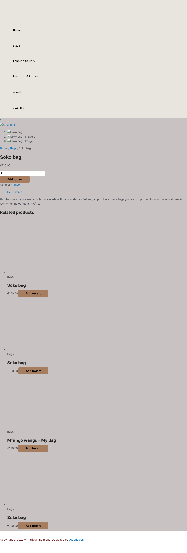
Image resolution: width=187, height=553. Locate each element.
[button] (1, 120)
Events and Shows (25, 76)
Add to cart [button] (33, 293)
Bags (13, 148)
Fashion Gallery (24, 61)
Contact (18, 107)
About (17, 92)
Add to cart (14, 179)
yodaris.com (77, 539)
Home (17, 30)
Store (16, 45)
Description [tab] (14, 192)
